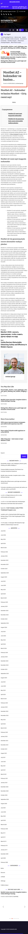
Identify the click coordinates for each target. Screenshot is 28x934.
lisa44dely (15, 896)
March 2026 (4, 547)
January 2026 (4, 556)
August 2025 (4, 577)
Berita (2, 868)
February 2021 (4, 778)
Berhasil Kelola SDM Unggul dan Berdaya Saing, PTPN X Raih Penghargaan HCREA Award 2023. (13, 516)
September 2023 (5, 673)
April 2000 (3, 858)
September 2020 (5, 799)
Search (3, 453)
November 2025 (4, 564)
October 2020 (4, 795)
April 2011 (3, 837)
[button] (3, 907)
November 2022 (4, 715)
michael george (19, 83)
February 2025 (4, 602)
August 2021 (4, 753)
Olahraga (3, 881)
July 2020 (3, 807)
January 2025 (4, 606)
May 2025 (3, 589)
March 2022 (4, 728)
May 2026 (3, 539)
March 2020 (4, 824)
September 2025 (5, 572)
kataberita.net (9, 21)
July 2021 (3, 757)
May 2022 (3, 719)
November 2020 (4, 791)
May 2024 (3, 640)
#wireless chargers (12, 40)
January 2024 (4, 656)
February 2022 (4, 732)
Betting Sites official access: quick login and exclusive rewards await (13, 61)
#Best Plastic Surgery (16, 42)
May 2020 (3, 816)
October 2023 (4, 669)
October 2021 (4, 749)
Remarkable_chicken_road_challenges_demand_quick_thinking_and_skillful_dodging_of (14, 48)
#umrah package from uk (7, 37)
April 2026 (3, 543)
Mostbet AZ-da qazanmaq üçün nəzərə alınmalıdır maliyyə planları (16, 121)
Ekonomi (3, 872)
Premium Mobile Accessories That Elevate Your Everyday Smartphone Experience (18, 54)
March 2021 (4, 774)
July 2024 (3, 631)
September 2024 (5, 623)
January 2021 (4, 782)
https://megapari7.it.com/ (16, 134)
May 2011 (3, 833)
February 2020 (4, 828)
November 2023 (4, 665)
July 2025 (3, 581)
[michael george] (14, 364)
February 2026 (4, 551)
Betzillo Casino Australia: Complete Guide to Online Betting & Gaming (14, 57)
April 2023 (3, 694)
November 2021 (4, 744)
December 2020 (4, 786)
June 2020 (3, 812)
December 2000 (4, 854)
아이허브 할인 (4, 522)
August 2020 (4, 803)
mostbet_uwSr (4, 514)
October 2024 (4, 619)
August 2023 (4, 677)
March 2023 (4, 698)
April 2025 (3, 593)
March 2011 (4, 841)
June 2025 (3, 585)
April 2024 (3, 644)
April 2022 (3, 724)
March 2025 (4, 598)
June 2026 (3, 535)
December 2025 (4, 560)
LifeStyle (3, 876)
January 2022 (4, 736)
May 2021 (3, 765)
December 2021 (4, 740)
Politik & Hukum (4, 885)
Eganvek (3, 508)
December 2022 (4, 711)
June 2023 (3, 686)
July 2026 (3, 531)
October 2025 (4, 568)
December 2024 (4, 610)
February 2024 (4, 652)
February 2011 (4, 845)
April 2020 (3, 820)
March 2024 (4, 648)
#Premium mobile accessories (12, 39)
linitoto (14, 102)
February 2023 (4, 703)
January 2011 (4, 849)
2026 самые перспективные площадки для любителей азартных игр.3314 (13, 423)
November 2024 (4, 614)
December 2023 (4, 661)
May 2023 (3, 690)
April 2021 (3, 770)
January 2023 (4, 707)
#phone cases (17, 37)
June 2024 (3, 635)
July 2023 (3, 682)
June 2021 (3, 761)
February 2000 (4, 862)
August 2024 (4, 627)
